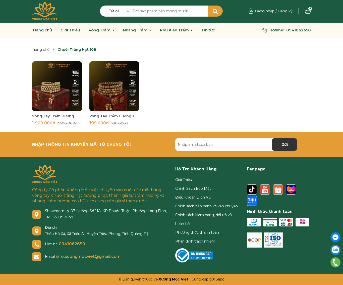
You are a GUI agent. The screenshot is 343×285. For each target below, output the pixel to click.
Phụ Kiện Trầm (175, 30)
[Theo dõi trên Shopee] (278, 189)
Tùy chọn (57, 107)
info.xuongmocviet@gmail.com (88, 256)
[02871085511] (335, 262)
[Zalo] (335, 250)
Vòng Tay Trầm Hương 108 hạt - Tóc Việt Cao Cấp (57, 116)
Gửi (284, 144)
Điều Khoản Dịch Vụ (193, 197)
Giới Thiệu (70, 30)
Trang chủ (42, 30)
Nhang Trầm (135, 30)
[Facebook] (335, 237)
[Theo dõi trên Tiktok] (252, 189)
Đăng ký (285, 11)
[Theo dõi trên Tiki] (252, 201)
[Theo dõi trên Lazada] (291, 189)
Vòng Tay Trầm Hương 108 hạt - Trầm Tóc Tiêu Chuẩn (114, 116)
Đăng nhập (264, 11)
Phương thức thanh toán (197, 232)
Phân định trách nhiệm (195, 241)
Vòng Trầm (100, 30)
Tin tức (208, 30)
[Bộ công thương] (194, 255)
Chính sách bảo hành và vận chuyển (206, 206)
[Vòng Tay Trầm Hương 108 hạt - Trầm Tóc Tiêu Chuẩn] (114, 86)
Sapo (220, 279)
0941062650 (298, 30)
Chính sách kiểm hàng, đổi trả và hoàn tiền (203, 219)
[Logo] (44, 11)
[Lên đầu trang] (335, 275)
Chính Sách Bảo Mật (193, 188)
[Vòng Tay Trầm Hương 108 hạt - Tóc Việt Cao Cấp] (57, 86)
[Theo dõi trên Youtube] (265, 189)
